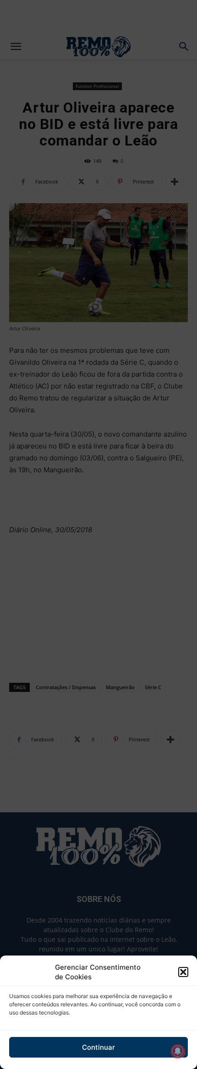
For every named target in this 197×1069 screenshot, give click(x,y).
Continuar (98, 1047)
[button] (183, 972)
